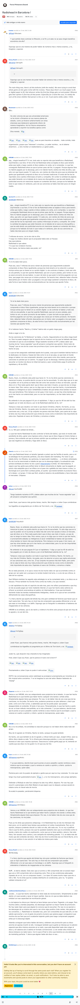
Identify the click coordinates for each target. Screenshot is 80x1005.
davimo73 (12, 197)
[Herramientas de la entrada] (76, 54)
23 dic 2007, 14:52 (26, 375)
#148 (76, 107)
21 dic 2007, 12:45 (26, 30)
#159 (76, 691)
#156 (76, 486)
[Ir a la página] (33, 993)
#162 (76, 802)
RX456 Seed (12, 945)
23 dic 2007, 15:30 (26, 724)
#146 (76, 30)
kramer (11, 30)
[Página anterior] (20, 993)
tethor (11, 486)
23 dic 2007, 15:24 (24, 622)
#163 (76, 850)
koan (10, 293)
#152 (76, 293)
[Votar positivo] (65, 54)
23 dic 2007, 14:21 (24, 293)
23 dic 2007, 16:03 (29, 850)
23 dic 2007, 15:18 (25, 486)
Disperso (11, 691)
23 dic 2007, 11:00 (26, 157)
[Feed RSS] (36, 17)
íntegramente (45, 464)
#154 (76, 427)
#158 (76, 622)
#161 (76, 754)
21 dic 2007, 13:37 (29, 60)
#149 (76, 157)
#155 (76, 451)
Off (4, 16)
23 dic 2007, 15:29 (27, 691)
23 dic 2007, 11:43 (26, 259)
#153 (76, 375)
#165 (76, 945)
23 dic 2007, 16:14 (38, 891)
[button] (3, 1002)
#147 (76, 60)
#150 (76, 197)
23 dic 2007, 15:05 (26, 451)
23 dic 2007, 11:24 (28, 197)
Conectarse (18, 986)
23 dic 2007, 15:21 (24, 518)
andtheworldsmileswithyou (17, 891)
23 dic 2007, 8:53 (28, 107)
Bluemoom (12, 107)
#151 (76, 259)
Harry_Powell (13, 60)
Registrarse (8, 986)
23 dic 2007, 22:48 (29, 945)
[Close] (75, 964)
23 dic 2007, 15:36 (24, 754)
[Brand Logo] (5, 4)
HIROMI (11, 157)
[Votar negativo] (72, 54)
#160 (76, 724)
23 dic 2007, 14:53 (29, 427)
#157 (76, 518)
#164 (76, 891)
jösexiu (11, 451)
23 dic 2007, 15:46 (26, 802)
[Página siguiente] (59, 993)
